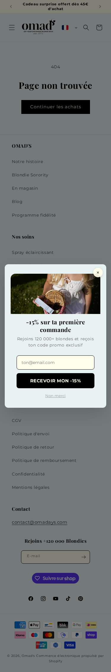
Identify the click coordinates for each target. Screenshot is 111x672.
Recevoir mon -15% (55, 380)
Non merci (55, 395)
